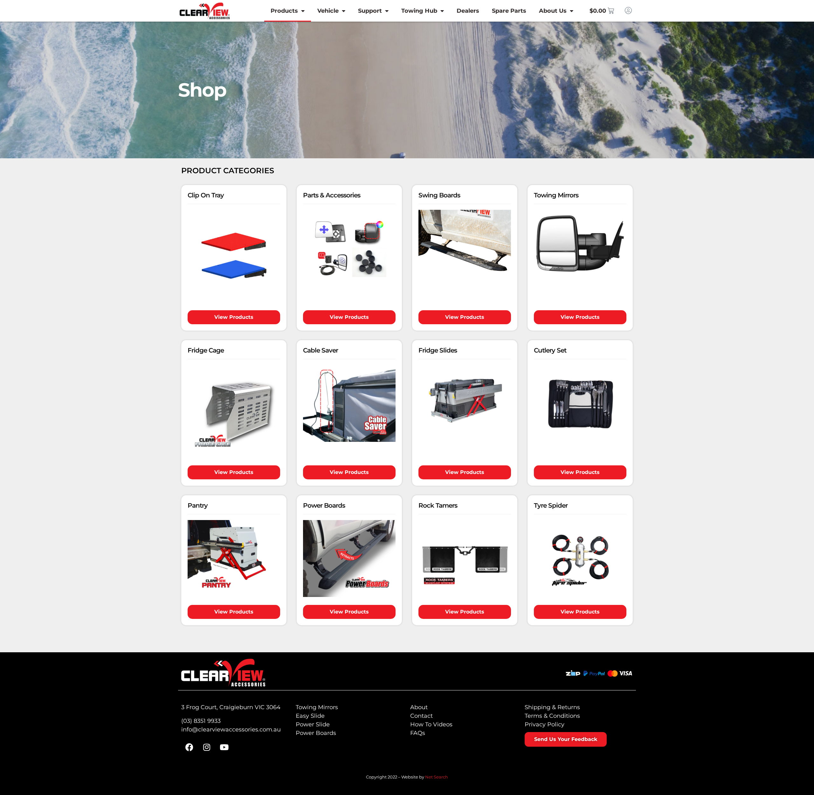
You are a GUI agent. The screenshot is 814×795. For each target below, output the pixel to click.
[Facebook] (189, 747)
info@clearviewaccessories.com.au (231, 729)
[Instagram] (207, 747)
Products (284, 10)
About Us (553, 10)
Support (370, 10)
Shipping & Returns (552, 707)
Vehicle (328, 10)
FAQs (417, 733)
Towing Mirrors (317, 707)
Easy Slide (310, 715)
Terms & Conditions (552, 715)
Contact (421, 715)
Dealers (468, 10)
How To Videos (431, 724)
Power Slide (313, 724)
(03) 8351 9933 (201, 720)
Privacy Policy (544, 724)
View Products (233, 317)
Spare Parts (509, 10)
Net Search (436, 776)
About (419, 707)
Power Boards (316, 733)
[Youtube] (224, 747)
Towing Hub (419, 10)
